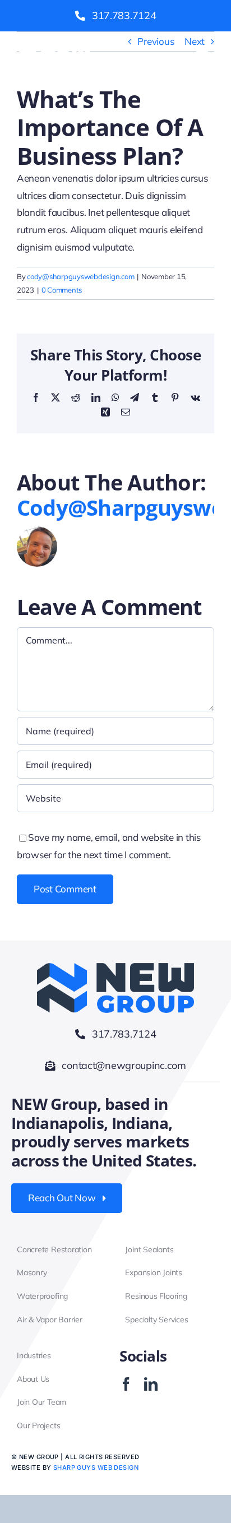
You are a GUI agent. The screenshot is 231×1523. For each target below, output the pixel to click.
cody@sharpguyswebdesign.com (80, 276)
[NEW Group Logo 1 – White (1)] (50, 48)
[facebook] (126, 1384)
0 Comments (61, 289)
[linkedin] (151, 1384)
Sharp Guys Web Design (95, 1467)
